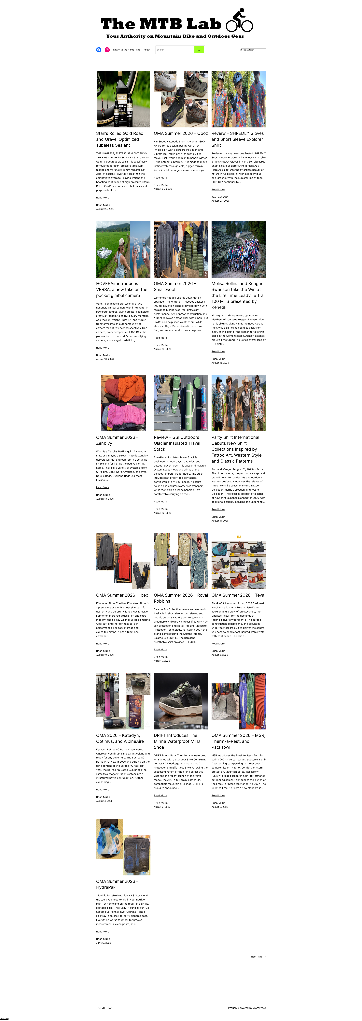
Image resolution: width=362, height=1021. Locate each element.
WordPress (259, 1007)
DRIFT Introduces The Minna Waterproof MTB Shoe (177, 741)
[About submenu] (151, 49)
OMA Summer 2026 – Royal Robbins (181, 598)
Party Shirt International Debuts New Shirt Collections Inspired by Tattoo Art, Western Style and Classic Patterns (237, 449)
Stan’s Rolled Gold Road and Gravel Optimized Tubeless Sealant (120, 139)
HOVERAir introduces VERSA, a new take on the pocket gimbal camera (121, 289)
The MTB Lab (104, 1008)
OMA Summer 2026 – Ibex (122, 595)
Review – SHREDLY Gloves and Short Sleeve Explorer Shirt (238, 139)
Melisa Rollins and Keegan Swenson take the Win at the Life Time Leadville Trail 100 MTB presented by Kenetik (239, 295)
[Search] (199, 49)
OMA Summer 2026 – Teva (238, 595)
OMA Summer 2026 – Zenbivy (117, 440)
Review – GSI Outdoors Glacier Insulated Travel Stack (177, 443)
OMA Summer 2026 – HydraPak (117, 884)
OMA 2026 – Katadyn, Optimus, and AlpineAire (120, 738)
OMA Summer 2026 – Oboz (181, 133)
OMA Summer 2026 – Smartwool (175, 286)
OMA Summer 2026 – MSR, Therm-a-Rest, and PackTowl (238, 741)
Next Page (258, 956)
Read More (102, 197)
